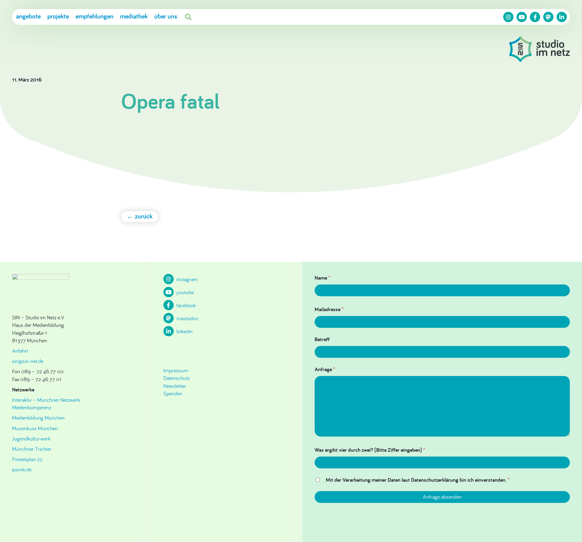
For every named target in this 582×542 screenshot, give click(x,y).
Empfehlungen (94, 16)
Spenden (172, 393)
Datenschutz (176, 377)
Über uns (165, 16)
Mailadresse (329, 309)
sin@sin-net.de (27, 360)
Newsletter (174, 385)
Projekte (58, 16)
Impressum (175, 370)
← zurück (139, 216)
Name (322, 277)
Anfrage (325, 369)
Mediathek (134, 16)
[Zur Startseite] (539, 50)
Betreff (322, 339)
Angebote (28, 16)
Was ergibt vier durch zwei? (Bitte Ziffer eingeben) (370, 449)
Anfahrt (20, 350)
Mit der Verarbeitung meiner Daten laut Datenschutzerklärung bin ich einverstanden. (418, 479)
